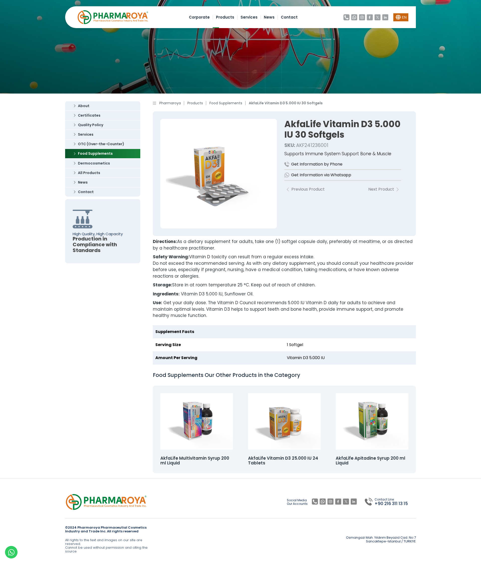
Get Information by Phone (316, 164)
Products (225, 17)
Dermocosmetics (94, 163)
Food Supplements (95, 153)
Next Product (381, 189)
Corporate (199, 17)
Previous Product (308, 189)
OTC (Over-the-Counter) (101, 143)
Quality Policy (90, 124)
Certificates (89, 115)
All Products (89, 172)
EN (404, 17)
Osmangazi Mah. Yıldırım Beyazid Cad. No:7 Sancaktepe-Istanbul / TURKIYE (381, 539)
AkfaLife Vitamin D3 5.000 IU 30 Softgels (286, 103)
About (83, 105)
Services (249, 17)
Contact (289, 17)
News (269, 17)
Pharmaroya (170, 103)
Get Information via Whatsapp (321, 175)
